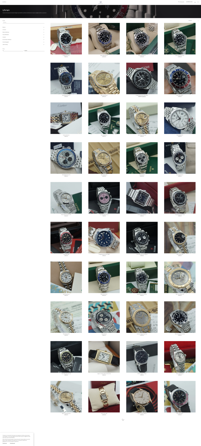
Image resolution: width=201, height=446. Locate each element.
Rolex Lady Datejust (180, 373)
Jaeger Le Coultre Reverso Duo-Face (104, 373)
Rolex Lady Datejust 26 (66, 413)
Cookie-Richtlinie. (12, 437)
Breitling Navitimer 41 (66, 95)
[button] (23, 27)
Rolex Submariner (104, 294)
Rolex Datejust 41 (104, 135)
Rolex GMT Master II (104, 55)
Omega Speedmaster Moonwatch (142, 95)
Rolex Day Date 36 (104, 95)
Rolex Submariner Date (180, 55)
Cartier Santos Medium (142, 214)
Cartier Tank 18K (104, 413)
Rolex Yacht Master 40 (180, 294)
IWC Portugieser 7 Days (142, 373)
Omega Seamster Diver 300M (104, 254)
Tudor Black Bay (66, 254)
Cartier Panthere (66, 135)
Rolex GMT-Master (180, 95)
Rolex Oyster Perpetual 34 (66, 214)
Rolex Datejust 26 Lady (142, 135)
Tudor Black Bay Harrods (66, 373)
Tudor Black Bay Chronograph (142, 254)
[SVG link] (3, 2)
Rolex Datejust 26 (180, 254)
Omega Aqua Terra (66, 55)
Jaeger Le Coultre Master (142, 413)
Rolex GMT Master (180, 413)
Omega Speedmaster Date (180, 214)
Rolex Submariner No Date (142, 294)
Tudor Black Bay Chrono (104, 214)
